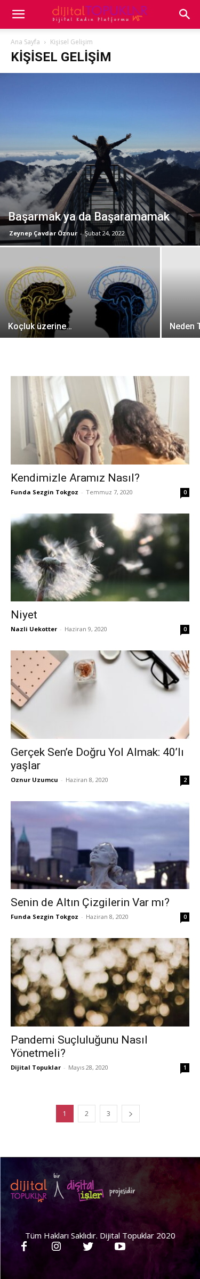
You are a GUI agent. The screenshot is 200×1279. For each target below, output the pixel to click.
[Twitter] (88, 1247)
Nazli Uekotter (34, 629)
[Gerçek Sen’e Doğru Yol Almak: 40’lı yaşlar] (100, 694)
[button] (185, 14)
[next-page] (131, 1113)
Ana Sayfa (25, 41)
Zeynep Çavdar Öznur (43, 233)
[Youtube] (120, 1247)
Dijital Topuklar (36, 1067)
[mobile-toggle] (18, 14)
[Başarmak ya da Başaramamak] (100, 159)
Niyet (24, 614)
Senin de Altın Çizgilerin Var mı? (90, 902)
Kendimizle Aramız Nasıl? (75, 477)
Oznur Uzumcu (34, 780)
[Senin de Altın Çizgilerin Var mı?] (100, 845)
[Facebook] (24, 1247)
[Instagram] (56, 1247)
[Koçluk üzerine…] (80, 306)
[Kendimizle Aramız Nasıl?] (100, 420)
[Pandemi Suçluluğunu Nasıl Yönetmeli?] (100, 982)
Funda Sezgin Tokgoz (44, 492)
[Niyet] (100, 557)
